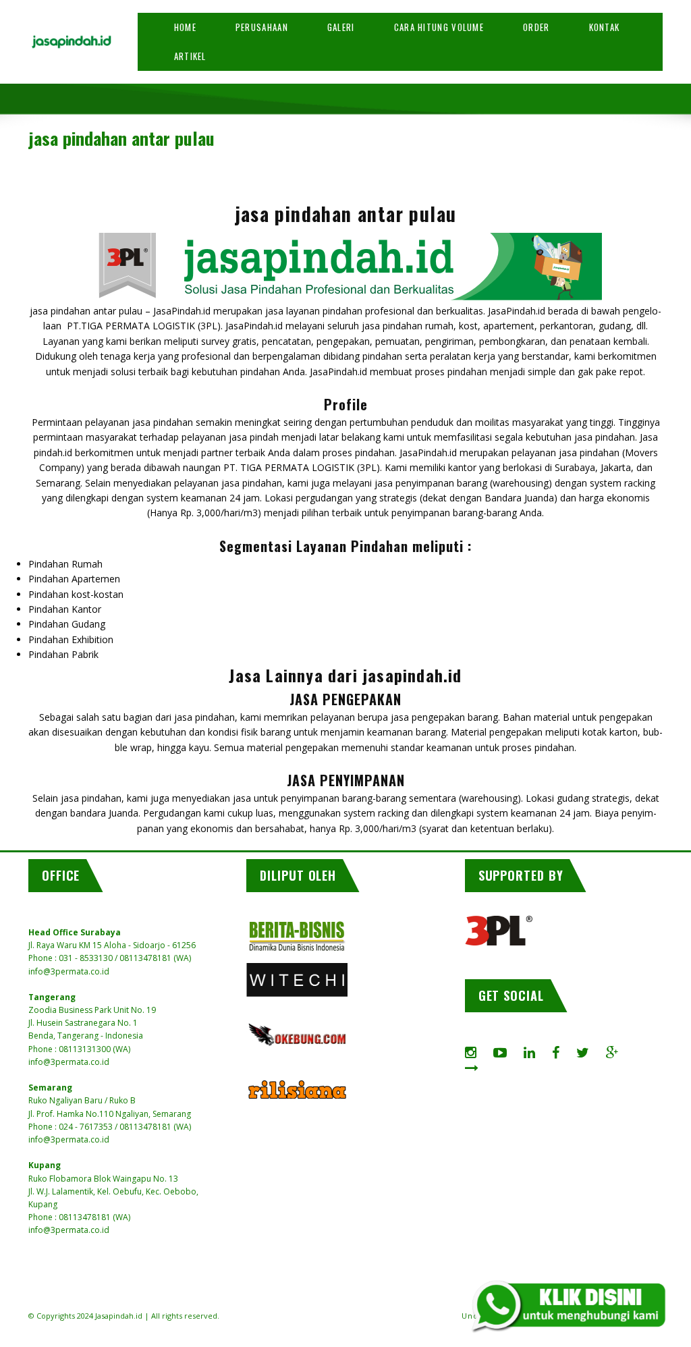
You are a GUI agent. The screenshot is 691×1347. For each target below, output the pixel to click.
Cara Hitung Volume (439, 27)
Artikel (190, 56)
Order (536, 27)
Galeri (341, 27)
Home (185, 27)
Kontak (604, 27)
